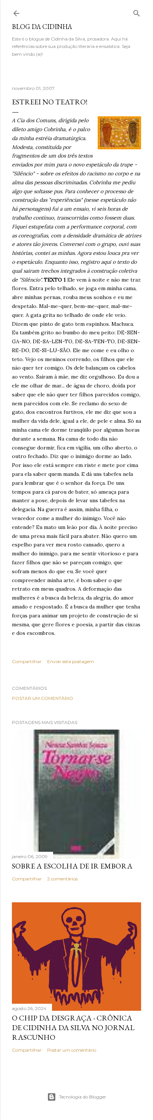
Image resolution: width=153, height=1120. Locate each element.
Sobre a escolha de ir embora (72, 866)
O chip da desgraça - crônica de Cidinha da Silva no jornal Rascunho (73, 1027)
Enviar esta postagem (70, 661)
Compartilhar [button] (27, 661)
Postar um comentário (42, 698)
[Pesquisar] (136, 11)
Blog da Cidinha (42, 26)
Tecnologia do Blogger (82, 1097)
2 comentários (62, 879)
